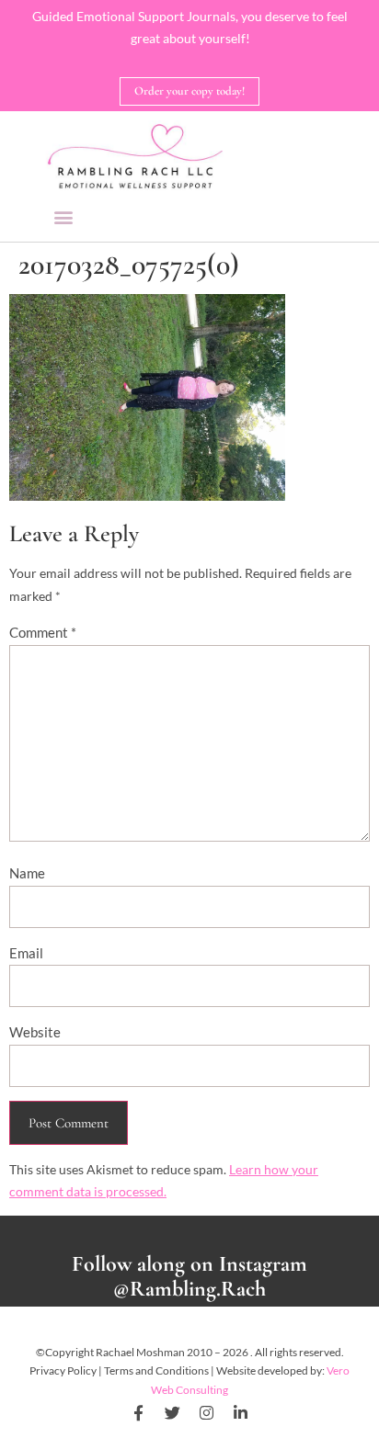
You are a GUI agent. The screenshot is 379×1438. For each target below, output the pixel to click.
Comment (42, 632)
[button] (63, 217)
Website (35, 1032)
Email (26, 953)
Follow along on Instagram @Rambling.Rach (189, 1276)
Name (27, 873)
